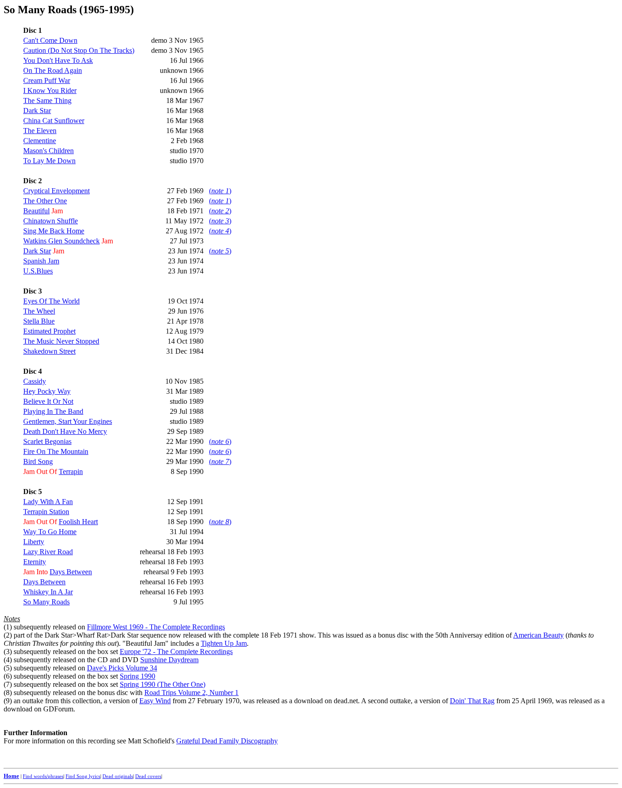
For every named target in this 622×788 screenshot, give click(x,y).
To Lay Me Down (49, 161)
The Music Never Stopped (61, 341)
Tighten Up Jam (224, 643)
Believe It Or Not (48, 401)
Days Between (71, 572)
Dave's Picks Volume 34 (122, 668)
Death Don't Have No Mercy (65, 431)
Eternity (34, 562)
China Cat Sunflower (53, 120)
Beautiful (36, 211)
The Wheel (39, 311)
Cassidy (34, 381)
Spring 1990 (137, 676)
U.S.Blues (38, 271)
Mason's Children (48, 151)
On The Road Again (52, 70)
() (220, 191)
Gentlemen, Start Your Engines (67, 421)
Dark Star (37, 110)
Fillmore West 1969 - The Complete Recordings (156, 627)
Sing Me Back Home (53, 231)
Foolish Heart (78, 521)
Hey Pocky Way (47, 391)
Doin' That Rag (472, 701)
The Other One (45, 201)
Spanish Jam (41, 261)
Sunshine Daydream (169, 660)
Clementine (39, 140)
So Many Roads (46, 602)
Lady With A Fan (48, 501)
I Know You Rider (49, 90)
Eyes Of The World (51, 301)
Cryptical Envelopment (56, 191)
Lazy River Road (48, 552)
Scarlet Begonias (47, 441)
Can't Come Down (50, 40)
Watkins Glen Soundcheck (61, 241)
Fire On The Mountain (55, 451)
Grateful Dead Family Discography (227, 741)
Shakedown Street (49, 351)
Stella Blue (39, 321)
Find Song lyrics (83, 776)
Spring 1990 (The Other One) (162, 684)
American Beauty (538, 635)
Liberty (33, 542)
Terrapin (71, 471)
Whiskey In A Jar (48, 592)
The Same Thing (47, 100)
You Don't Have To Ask (58, 60)
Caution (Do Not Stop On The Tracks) (78, 50)
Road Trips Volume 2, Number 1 (191, 692)
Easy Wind (155, 701)
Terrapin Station (46, 511)
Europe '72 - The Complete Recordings (176, 651)
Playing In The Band (53, 411)
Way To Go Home (49, 532)
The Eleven (39, 130)
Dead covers (148, 776)
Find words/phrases (43, 776)
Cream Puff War (46, 80)
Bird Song (38, 461)
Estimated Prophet (49, 331)
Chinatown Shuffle (50, 221)
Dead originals (117, 776)
